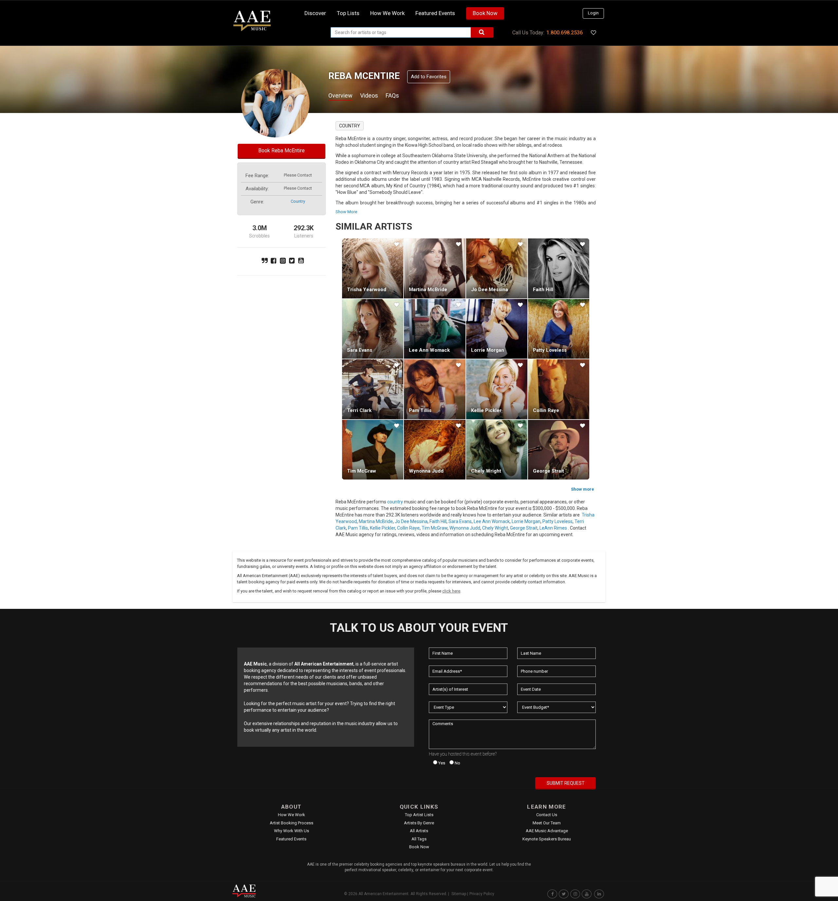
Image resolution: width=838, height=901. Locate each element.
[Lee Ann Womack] (434, 329)
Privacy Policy (481, 894)
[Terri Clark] (372, 389)
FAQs (392, 95)
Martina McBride (428, 289)
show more (346, 211)
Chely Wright (486, 471)
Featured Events (435, 13)
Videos (369, 95)
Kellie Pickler (486, 410)
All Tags (419, 838)
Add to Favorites (428, 77)
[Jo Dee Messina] (496, 268)
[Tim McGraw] (372, 449)
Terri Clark (359, 410)
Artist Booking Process (291, 822)
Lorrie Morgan (487, 350)
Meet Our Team (547, 822)
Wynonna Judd (426, 471)
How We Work (291, 814)
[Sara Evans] (372, 329)
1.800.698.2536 (564, 32)
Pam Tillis (420, 410)
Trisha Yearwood (366, 289)
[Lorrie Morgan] (496, 329)
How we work (387, 13)
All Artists (419, 830)
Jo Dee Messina (489, 289)
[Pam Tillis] (434, 389)
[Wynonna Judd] (434, 449)
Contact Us (546, 814)
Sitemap (458, 894)
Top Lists (348, 13)
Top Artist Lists (419, 814)
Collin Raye (546, 410)
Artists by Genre (419, 822)
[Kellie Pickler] (496, 389)
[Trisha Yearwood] (372, 268)
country (298, 201)
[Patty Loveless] (558, 329)
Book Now (485, 13)
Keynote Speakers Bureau (546, 838)
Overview (340, 95)
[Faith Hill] (558, 268)
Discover (315, 13)
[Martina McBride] (434, 268)
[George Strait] (558, 449)
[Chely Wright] (496, 449)
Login (593, 12)
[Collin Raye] (558, 389)
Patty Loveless (550, 350)
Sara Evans (359, 350)
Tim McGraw (361, 471)
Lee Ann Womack (429, 350)
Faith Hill (543, 289)
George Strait (548, 471)
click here (451, 591)
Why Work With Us (291, 830)
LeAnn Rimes (553, 528)
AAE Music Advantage (547, 830)
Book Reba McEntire (281, 150)
